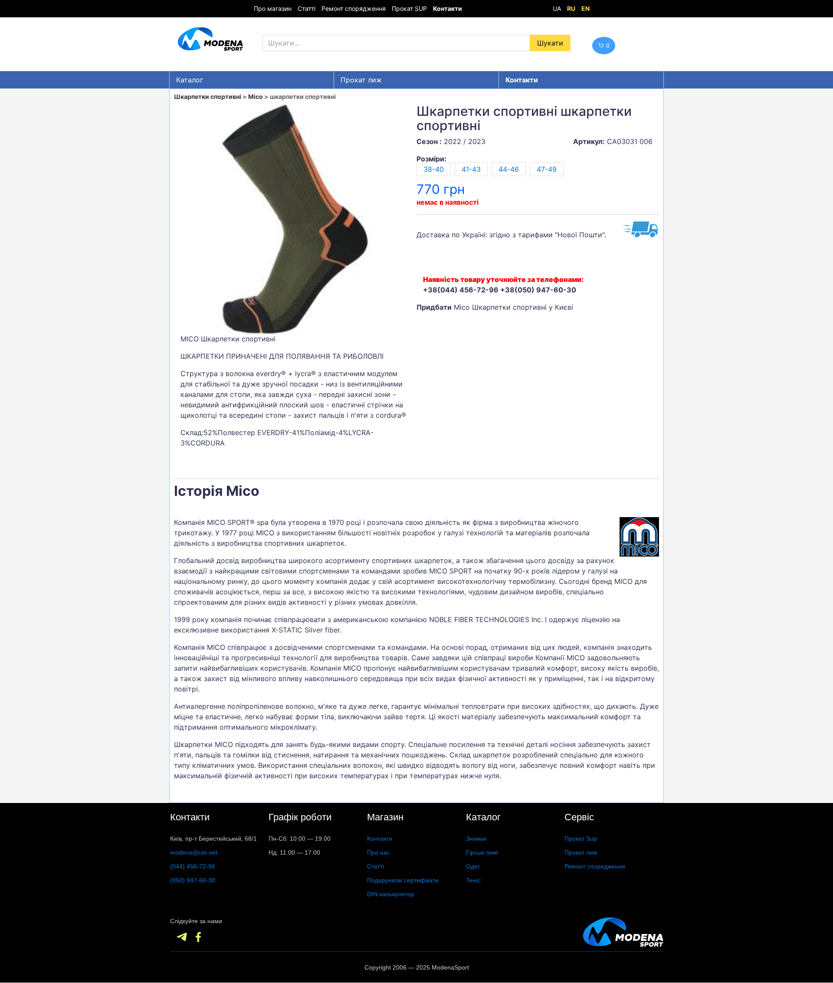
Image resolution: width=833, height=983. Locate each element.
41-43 (471, 169)
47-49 (547, 169)
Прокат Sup (580, 838)
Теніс (473, 880)
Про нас (378, 852)
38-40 (433, 169)
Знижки (476, 838)
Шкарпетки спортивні (207, 96)
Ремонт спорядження (353, 8)
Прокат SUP (409, 8)
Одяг (473, 866)
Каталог (189, 79)
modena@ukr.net (193, 852)
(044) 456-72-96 (192, 866)
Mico (255, 96)
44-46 (508, 169)
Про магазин (273, 8)
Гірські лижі (482, 852)
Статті (306, 8)
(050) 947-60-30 (192, 880)
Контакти (379, 838)
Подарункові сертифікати (403, 880)
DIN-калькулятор (390, 894)
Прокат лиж (361, 79)
